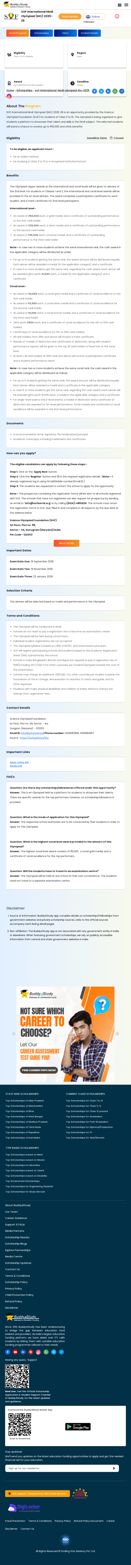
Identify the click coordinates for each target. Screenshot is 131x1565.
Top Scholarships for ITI (79, 1132)
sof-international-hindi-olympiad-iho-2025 (62, 90)
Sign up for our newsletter (26, 1468)
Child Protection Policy (19, 1295)
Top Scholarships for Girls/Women (85, 1137)
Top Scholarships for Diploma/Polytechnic (89, 1127)
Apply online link (19, 762)
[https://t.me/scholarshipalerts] (61, 1352)
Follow (96, 16)
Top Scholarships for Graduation (84, 1116)
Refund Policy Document (89, 1521)
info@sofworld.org (32, 733)
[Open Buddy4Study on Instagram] (9, 96)
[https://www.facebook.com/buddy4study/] (7, 1352)
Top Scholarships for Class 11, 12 (83, 1106)
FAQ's (65, 33)
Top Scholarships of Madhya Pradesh (27, 1121)
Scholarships (41, 33)
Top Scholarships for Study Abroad (25, 1191)
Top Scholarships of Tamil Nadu (23, 1127)
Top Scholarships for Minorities (23, 1165)
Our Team (11, 1211)
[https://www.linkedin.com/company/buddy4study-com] (23, 1352)
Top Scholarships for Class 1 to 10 (84, 1100)
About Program (17, 33)
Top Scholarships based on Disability (26, 1175)
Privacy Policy (13, 1288)
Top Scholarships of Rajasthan (23, 1132)
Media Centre (14, 1256)
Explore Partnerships (18, 1250)
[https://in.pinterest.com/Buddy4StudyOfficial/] (31, 1352)
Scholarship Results (17, 1237)
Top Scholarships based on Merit (24, 1154)
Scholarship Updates (18, 1263)
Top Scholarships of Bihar (20, 1111)
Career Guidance (16, 1218)
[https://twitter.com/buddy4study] (54, 1352)
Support (32, 1360)
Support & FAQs (15, 1224)
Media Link (16, 766)
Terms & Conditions (17, 1276)
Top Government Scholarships (23, 1181)
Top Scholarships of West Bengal (24, 1116)
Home (10, 90)
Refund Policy (13, 1301)
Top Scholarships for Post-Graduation (87, 1121)
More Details (70, 16)
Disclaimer (11, 1307)
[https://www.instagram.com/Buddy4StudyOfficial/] (38, 1352)
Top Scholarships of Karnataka (23, 1137)
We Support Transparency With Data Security (39, 1493)
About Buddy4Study (18, 1205)
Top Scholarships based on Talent (25, 1170)
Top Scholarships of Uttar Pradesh (25, 1100)
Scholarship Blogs (16, 1243)
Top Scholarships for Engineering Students (29, 1186)
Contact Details (89, 33)
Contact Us (12, 1269)
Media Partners (14, 1231)
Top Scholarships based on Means (25, 1160)
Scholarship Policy (16, 1282)
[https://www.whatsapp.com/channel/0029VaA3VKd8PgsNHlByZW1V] (46, 1352)
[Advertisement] (26, 79)
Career (111, 1521)
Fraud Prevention (15, 1521)
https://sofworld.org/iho (34, 738)
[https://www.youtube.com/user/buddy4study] (15, 1352)
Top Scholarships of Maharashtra (24, 1106)
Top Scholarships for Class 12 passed (87, 1111)
